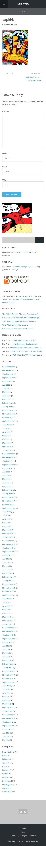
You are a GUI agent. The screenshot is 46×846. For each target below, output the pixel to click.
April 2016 (6, 657)
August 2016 (7, 642)
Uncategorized (8, 785)
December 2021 (8, 410)
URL (4, 180)
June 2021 (6, 432)
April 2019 (6, 526)
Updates (5, 788)
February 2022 (8, 403)
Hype (4, 766)
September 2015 (8, 682)
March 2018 (6, 573)
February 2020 (8, 490)
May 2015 (6, 697)
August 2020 (7, 468)
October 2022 (7, 374)
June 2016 (6, 650)
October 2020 (7, 461)
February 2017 (7, 620)
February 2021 (7, 446)
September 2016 (8, 639)
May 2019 (6, 523)
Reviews (5, 777)
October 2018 (7, 548)
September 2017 (8, 595)
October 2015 (7, 678)
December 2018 (8, 541)
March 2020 (7, 486)
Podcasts (6, 770)
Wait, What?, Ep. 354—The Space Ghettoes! (19, 321)
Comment (6, 111)
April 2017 (6, 613)
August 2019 (7, 512)
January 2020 (7, 494)
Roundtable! (7, 781)
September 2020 (9, 465)
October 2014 (7, 722)
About (23, 832)
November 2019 (8, 501)
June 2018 (6, 563)
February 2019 (7, 533)
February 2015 (7, 707)
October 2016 (7, 635)
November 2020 (8, 457)
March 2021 (6, 443)
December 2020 (8, 454)
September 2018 (8, 552)
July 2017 (6, 602)
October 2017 (7, 591)
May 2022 (6, 392)
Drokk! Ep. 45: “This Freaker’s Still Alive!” (17, 329)
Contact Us (23, 828)
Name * (5, 153)
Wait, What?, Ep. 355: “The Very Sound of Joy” (20, 314)
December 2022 (8, 367)
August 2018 (7, 555)
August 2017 (7, 599)
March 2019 (6, 530)
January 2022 (7, 407)
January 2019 (7, 537)
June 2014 (6, 737)
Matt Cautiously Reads (25, 344)
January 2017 (7, 624)
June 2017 (6, 606)
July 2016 (6, 646)
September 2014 (8, 726)
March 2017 (6, 617)
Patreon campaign (20, 267)
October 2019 (7, 505)
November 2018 (8, 544)
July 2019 (6, 515)
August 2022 (7, 381)
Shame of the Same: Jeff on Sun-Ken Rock (28, 348)
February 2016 (8, 664)
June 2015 (6, 693)
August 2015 (7, 686)
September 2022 (9, 378)
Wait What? (6, 792)
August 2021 (7, 425)
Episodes (6, 759)
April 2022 (6, 396)
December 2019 (8, 497)
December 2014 (8, 715)
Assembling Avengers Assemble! (23, 836)
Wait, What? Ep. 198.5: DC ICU (24, 340)
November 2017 (8, 588)
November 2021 (8, 414)
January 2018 (7, 581)
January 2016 (7, 668)
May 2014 (6, 740)
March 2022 (6, 399)
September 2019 (8, 508)
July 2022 (6, 385)
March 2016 (6, 660)
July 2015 (6, 689)
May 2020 (6, 479)
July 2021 (6, 428)
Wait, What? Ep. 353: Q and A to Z (15, 325)
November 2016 (8, 631)
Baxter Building (8, 752)
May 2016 (6, 653)
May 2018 (6, 566)
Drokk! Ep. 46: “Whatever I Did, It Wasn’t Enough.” (21, 318)
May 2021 (6, 436)
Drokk (4, 756)
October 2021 (7, 418)
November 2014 (8, 718)
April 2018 (6, 570)
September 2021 (8, 421)
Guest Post (6, 763)
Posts (4, 774)
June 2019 (6, 519)
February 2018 (8, 577)
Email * (5, 167)
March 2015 (6, 704)
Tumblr (25, 252)
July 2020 (6, 472)
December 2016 (8, 628)
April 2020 (6, 483)
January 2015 (7, 711)
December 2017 (8, 584)
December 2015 (8, 671)
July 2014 (6, 733)
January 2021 (7, 450)
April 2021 (6, 439)
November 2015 (8, 675)
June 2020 (6, 475)
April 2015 (6, 700)
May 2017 (6, 610)
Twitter (16, 252)
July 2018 (6, 559)
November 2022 (8, 370)
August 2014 (7, 729)
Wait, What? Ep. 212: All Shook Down (33, 78)
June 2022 (6, 388)
